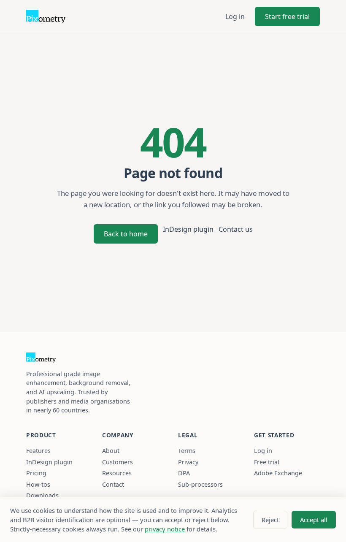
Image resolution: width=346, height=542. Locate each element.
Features (38, 451)
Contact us (236, 229)
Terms (186, 451)
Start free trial (287, 16)
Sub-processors (200, 484)
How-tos (38, 484)
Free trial (266, 462)
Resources (117, 473)
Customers (117, 462)
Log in (235, 16)
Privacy (188, 462)
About (110, 451)
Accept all (313, 519)
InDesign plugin (188, 229)
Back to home (126, 233)
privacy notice (165, 529)
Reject (270, 519)
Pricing (36, 473)
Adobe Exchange (278, 473)
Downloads (42, 495)
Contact (113, 484)
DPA (184, 473)
